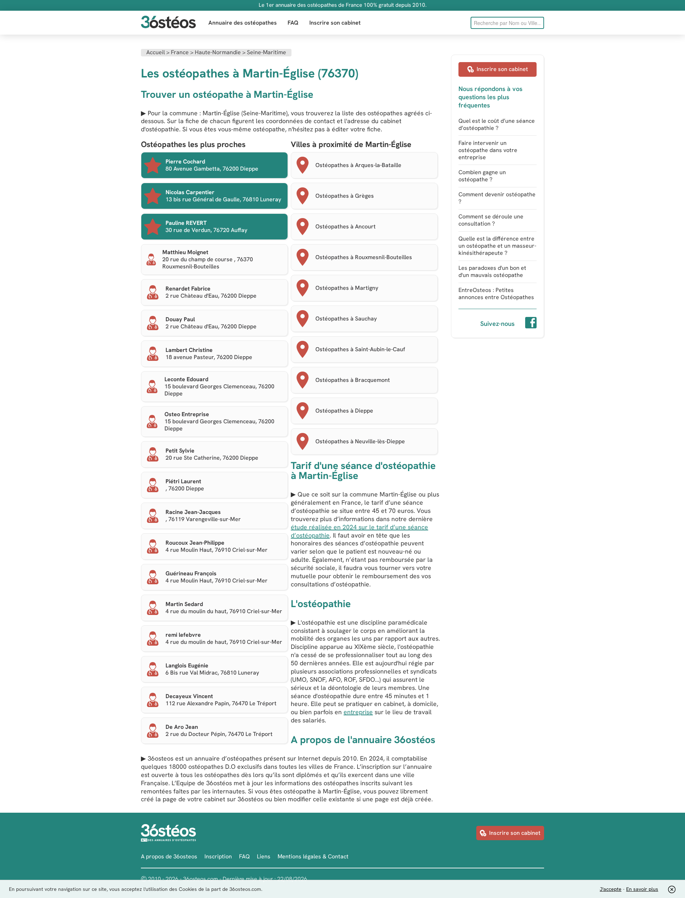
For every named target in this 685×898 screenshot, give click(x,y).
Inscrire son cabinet (335, 22)
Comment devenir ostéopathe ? (497, 198)
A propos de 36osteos (169, 856)
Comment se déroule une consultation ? (490, 220)
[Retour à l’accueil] (168, 23)
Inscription (218, 856)
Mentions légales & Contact (313, 856)
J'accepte (610, 889)
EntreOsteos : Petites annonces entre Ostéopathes (496, 293)
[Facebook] (531, 324)
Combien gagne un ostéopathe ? (482, 175)
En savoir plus (642, 889)
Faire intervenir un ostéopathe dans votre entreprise (487, 150)
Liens (263, 856)
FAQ (293, 22)
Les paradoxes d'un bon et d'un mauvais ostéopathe (492, 271)
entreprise (358, 712)
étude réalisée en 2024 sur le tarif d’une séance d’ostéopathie (359, 531)
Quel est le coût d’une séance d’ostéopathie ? (496, 124)
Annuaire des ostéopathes (242, 22)
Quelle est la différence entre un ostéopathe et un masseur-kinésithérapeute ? (497, 246)
